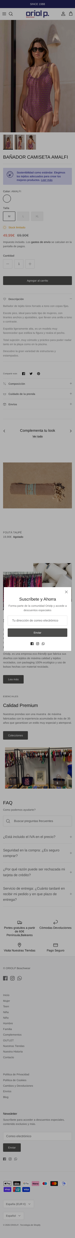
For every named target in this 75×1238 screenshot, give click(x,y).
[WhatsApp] (43, 643)
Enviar (37, 632)
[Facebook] (32, 643)
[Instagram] (37, 643)
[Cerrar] (66, 592)
